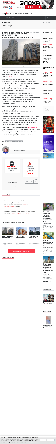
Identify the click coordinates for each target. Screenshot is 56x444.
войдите (24, 201)
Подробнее (23, 442)
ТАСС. (10, 76)
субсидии (20, 141)
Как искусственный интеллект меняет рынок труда (47, 101)
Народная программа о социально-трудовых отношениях (48, 40)
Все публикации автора (11, 186)
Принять (43, 439)
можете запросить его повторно (21, 213)
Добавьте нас (11, 166)
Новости (10, 25)
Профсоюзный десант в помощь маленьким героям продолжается (48, 84)
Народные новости (30, 172)
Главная (4, 25)
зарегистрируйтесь (9, 203)
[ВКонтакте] (43, 22)
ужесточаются (32, 127)
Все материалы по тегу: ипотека (21, 251)
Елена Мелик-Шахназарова (19, 148)
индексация (9, 141)
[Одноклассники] (46, 22)
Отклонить (50, 439)
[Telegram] (49, 22)
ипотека (15, 141)
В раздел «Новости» (12, 182)
